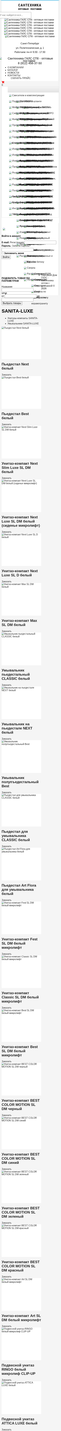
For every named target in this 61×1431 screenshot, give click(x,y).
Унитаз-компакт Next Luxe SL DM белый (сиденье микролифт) (21, 521)
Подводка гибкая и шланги (26, 101)
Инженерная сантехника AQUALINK (32, 155)
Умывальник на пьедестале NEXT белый (17, 728)
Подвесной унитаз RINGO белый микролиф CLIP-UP (18, 1369)
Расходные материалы (32, 256)
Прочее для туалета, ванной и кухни (32, 125)
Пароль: (6, 246)
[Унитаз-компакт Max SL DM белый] (20, 585)
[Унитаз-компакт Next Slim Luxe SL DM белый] (20, 428)
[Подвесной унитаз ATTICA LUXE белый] (20, 1384)
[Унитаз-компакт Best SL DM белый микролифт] (20, 1011)
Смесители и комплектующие (28, 95)
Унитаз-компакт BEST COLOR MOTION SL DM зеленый (21, 1212)
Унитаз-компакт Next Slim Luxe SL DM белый (20, 467)
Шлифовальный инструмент (35, 250)
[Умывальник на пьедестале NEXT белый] (20, 689)
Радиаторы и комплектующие (28, 184)
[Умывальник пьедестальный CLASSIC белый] (20, 635)
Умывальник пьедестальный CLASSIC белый (16, 674)
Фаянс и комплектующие (25, 119)
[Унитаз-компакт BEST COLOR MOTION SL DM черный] (20, 1065)
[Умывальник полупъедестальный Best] (20, 742)
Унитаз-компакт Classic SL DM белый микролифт (20, 997)
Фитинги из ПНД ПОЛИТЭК (34, 214)
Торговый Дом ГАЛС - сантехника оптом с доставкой (49, 280)
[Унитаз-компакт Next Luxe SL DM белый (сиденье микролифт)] (20, 482)
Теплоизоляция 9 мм (30, 220)
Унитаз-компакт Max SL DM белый (19, 623)
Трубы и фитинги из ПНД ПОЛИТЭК (32, 202)
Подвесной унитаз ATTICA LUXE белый (19, 1421)
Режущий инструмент (31, 238)
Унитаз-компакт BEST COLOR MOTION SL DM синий (21, 1158)
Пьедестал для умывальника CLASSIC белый (16, 836)
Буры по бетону (35, 262)
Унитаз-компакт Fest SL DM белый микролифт (19, 943)
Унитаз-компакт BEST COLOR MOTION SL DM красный (21, 1266)
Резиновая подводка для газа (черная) (33, 172)
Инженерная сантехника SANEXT (31, 161)
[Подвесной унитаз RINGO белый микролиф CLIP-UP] (20, 1330)
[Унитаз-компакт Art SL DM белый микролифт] (20, 1280)
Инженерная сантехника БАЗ (28, 178)
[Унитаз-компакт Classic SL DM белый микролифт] (20, 957)
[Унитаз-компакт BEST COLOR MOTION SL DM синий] (20, 1119)
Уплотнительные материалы (27, 131)
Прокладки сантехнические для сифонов (34, 166)
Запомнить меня (14, 253)
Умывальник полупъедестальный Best (20, 782)
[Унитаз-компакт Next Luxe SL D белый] (20, 536)
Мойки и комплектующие (25, 107)
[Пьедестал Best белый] (15, 377)
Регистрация (17, 242)
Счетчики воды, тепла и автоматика (31, 143)
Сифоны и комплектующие (27, 113)
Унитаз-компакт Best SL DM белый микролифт (20, 1051)
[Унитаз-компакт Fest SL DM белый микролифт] (20, 904)
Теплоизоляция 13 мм (31, 226)
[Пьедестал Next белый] (15, 327)
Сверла (30, 268)
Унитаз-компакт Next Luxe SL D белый (20, 573)
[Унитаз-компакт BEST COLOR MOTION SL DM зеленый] (20, 1173)
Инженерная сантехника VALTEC (30, 149)
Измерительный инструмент (34, 232)
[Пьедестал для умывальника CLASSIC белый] (20, 796)
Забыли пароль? (21, 246)
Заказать (6, 374)
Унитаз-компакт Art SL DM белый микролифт (21, 1318)
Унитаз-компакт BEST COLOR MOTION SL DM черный (21, 1104)
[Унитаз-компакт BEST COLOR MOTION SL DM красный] (20, 1226)
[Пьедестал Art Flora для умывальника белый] (20, 850)
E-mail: (5, 242)
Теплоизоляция (20, 214)
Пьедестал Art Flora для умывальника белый (19, 889)
